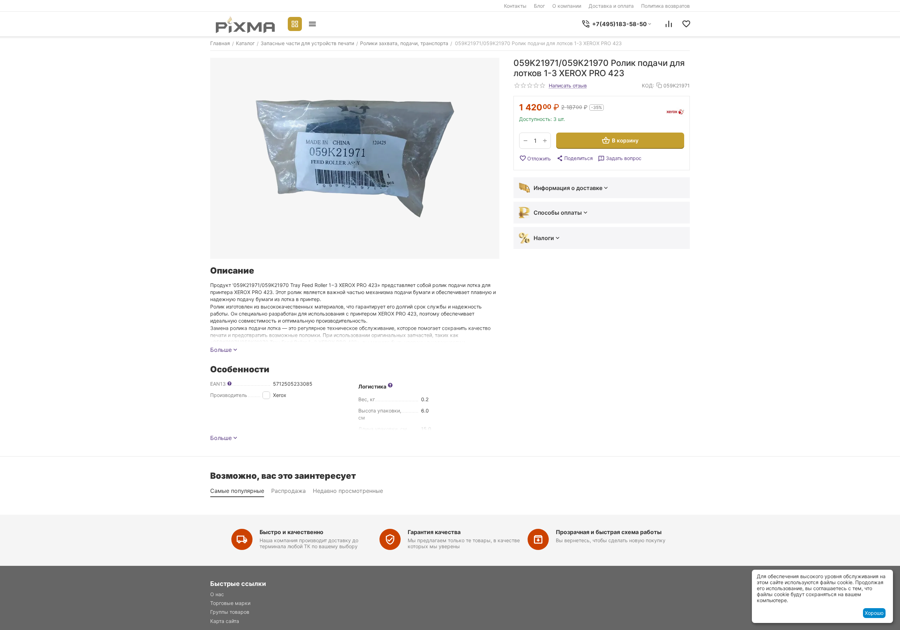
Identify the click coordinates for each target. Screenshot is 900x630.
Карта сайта (224, 621)
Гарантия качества (434, 532)
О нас (217, 594)
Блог (539, 6)
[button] (574, 158)
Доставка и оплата (611, 6)
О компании (566, 6)
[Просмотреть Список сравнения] (669, 24)
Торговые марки (230, 603)
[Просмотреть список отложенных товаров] (686, 24)
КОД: (648, 85)
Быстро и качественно (291, 532)
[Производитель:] (675, 112)
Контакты (515, 6)
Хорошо (874, 613)
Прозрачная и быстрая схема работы (609, 532)
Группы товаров (229, 612)
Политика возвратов (665, 6)
